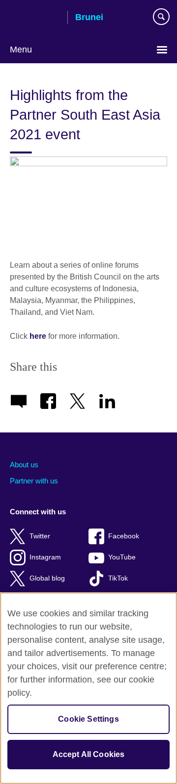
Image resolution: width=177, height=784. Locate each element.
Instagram (45, 557)
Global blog (47, 578)
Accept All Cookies (89, 754)
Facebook (123, 536)
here (38, 336)
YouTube (122, 557)
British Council (35, 18)
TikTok (118, 578)
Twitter (40, 536)
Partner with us (34, 481)
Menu (21, 49)
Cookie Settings (88, 719)
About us (24, 464)
